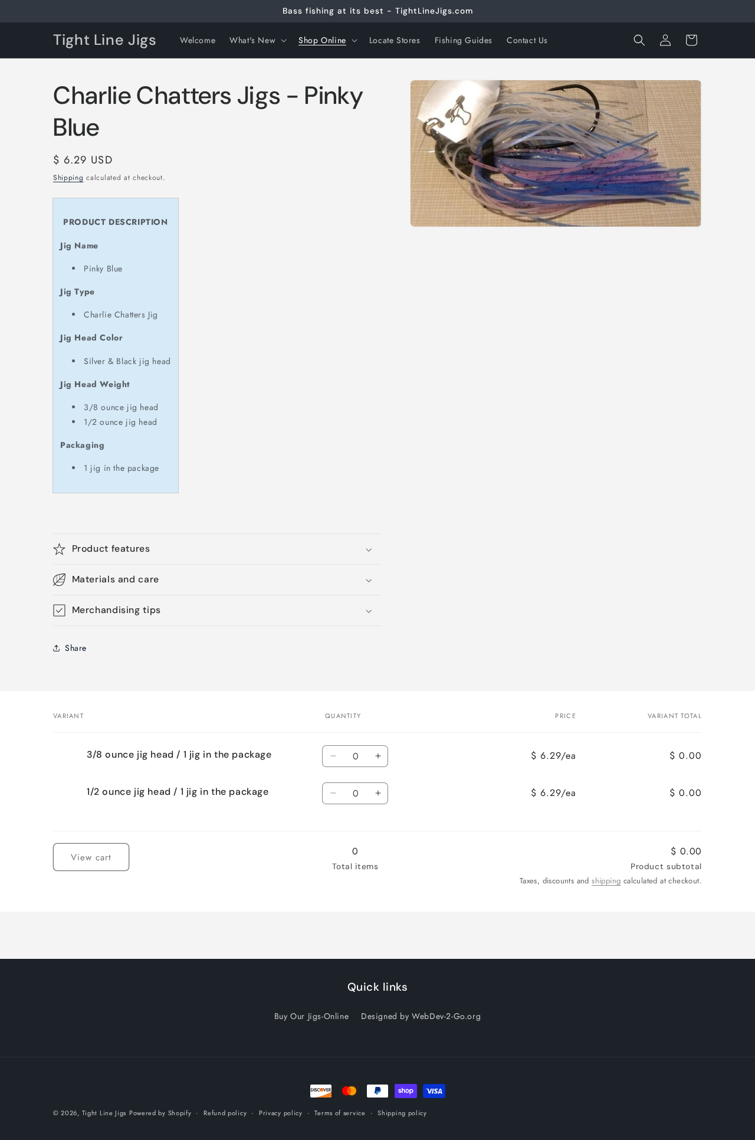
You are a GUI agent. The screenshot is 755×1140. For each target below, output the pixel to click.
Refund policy (225, 1112)
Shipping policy (402, 1112)
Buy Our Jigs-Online (311, 1016)
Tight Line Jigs (104, 1113)
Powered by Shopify (160, 1113)
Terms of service (339, 1112)
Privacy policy (281, 1112)
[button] (256, 40)
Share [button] (76, 648)
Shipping (68, 177)
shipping (606, 880)
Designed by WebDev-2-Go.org (421, 1016)
